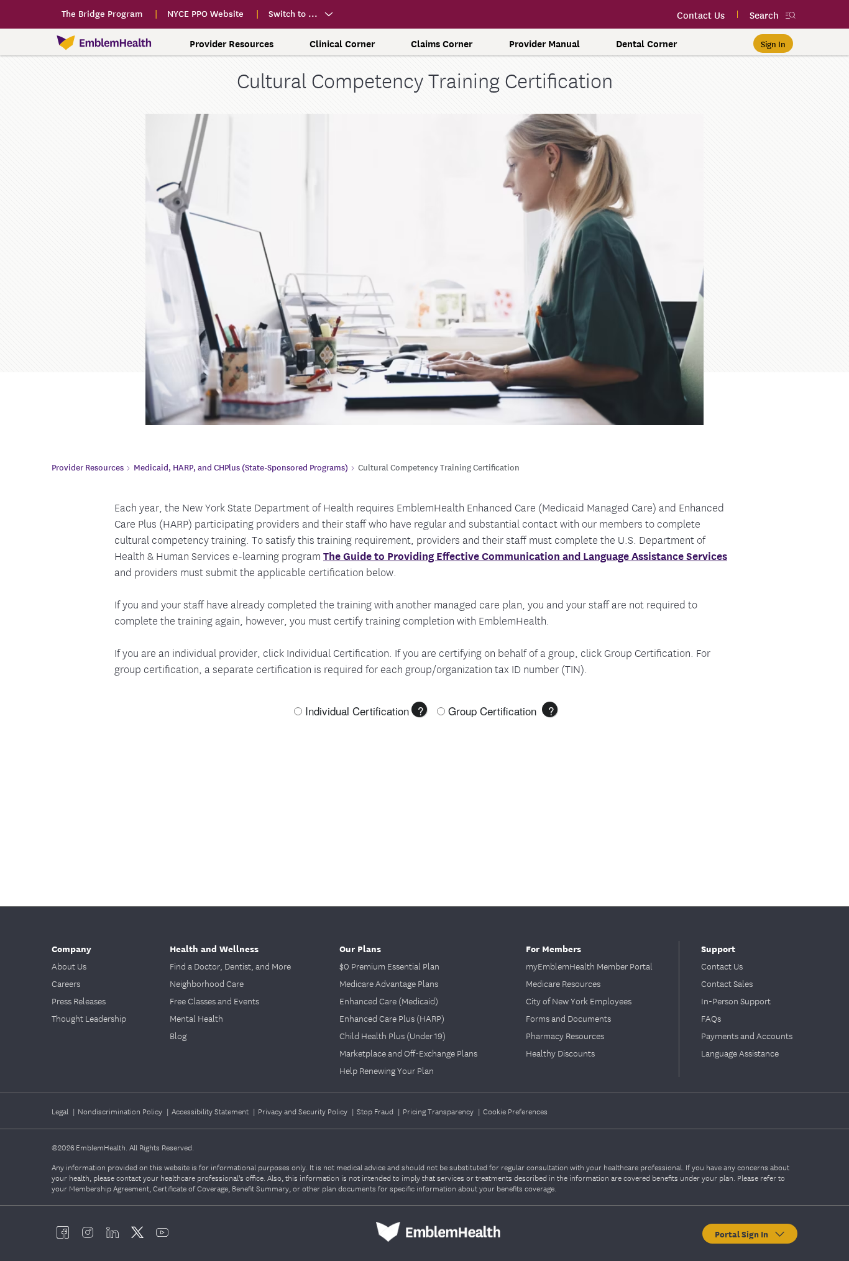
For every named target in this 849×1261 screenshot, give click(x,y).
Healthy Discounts (560, 1053)
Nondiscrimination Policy (121, 1111)
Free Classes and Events (214, 1000)
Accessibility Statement (211, 1111)
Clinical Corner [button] (342, 43)
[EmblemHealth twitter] (137, 1232)
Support (718, 948)
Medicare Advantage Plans (388, 983)
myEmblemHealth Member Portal (589, 966)
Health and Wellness (214, 948)
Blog (178, 1035)
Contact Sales (727, 983)
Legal (61, 1111)
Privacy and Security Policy (303, 1111)
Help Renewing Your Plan (386, 1070)
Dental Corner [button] (646, 43)
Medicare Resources (563, 983)
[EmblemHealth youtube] (162, 1232)
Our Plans (360, 948)
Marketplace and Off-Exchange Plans (408, 1053)
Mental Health (196, 1018)
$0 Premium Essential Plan (389, 966)
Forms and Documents (568, 1018)
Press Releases (79, 1000)
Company (71, 948)
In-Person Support (736, 1000)
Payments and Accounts (746, 1035)
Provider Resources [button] (231, 43)
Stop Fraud (376, 1111)
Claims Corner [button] (441, 43)
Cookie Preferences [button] (515, 1111)
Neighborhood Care (207, 983)
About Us (69, 966)
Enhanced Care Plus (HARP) (391, 1018)
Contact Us (722, 966)
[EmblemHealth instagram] (87, 1232)
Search (764, 14)
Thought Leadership (89, 1018)
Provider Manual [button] (544, 43)
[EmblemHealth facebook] (63, 1232)
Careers (66, 983)
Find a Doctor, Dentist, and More (230, 966)
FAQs (711, 1018)
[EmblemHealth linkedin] (112, 1232)
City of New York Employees (578, 1000)
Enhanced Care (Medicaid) (388, 1000)
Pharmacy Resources (565, 1035)
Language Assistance (740, 1053)
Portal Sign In (744, 1233)
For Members (553, 948)
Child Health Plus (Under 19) (392, 1035)
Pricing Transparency (439, 1111)
